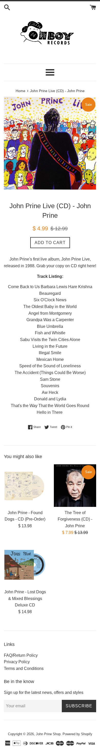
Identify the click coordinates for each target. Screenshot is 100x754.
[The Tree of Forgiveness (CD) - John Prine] (75, 485)
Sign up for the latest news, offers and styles (43, 692)
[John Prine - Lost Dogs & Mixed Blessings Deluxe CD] (25, 565)
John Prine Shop (48, 734)
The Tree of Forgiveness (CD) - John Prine (75, 519)
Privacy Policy (17, 662)
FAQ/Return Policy (21, 655)
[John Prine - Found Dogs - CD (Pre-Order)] (25, 485)
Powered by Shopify (77, 734)
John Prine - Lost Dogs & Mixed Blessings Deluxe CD (25, 598)
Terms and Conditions (24, 668)
